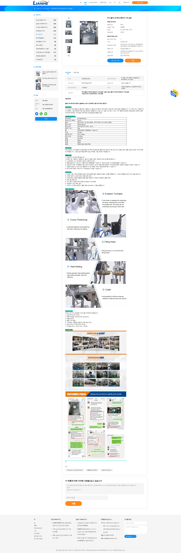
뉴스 (35, 531)
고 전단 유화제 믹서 (46, 27)
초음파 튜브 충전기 (106, 470)
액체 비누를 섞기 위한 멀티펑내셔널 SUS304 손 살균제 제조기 (87, 539)
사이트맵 (36, 533)
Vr (115, 2)
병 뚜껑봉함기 (46, 38)
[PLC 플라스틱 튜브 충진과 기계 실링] (38, 86)
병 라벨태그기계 (46, 41)
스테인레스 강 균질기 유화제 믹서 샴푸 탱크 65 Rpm (87, 524)
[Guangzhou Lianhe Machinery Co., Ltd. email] (36, 113)
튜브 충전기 (46, 34)
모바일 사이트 (38, 536)
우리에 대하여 (38, 528)
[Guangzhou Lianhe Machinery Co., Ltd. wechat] (45, 113)
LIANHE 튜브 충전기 (92, 470)
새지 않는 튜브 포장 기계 (49, 78)
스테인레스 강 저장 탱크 (46, 52)
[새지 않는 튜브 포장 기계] (38, 80)
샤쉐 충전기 (46, 59)
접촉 (46, 119)
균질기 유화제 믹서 (46, 23)
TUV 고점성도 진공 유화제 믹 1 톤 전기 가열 (62, 537)
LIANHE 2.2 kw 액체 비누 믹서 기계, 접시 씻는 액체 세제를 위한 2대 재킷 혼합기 (86, 531)
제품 (35, 525)
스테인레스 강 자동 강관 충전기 (75, 470)
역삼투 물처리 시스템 (46, 49)
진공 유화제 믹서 (46, 20)
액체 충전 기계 (46, 31)
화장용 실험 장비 (46, 56)
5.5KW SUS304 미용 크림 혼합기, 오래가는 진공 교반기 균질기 (62, 524)
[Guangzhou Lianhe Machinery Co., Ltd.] (41, 3)
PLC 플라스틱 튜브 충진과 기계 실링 (49, 85)
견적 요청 (140, 2)
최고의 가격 (115, 60)
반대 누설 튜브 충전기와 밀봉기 (49, 72)
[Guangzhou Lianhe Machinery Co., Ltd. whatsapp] (41, 113)
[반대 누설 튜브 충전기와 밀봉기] (38, 73)
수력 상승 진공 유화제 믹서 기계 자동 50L (61, 530)
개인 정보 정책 (38, 538)
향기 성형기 (46, 45)
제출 (73, 503)
